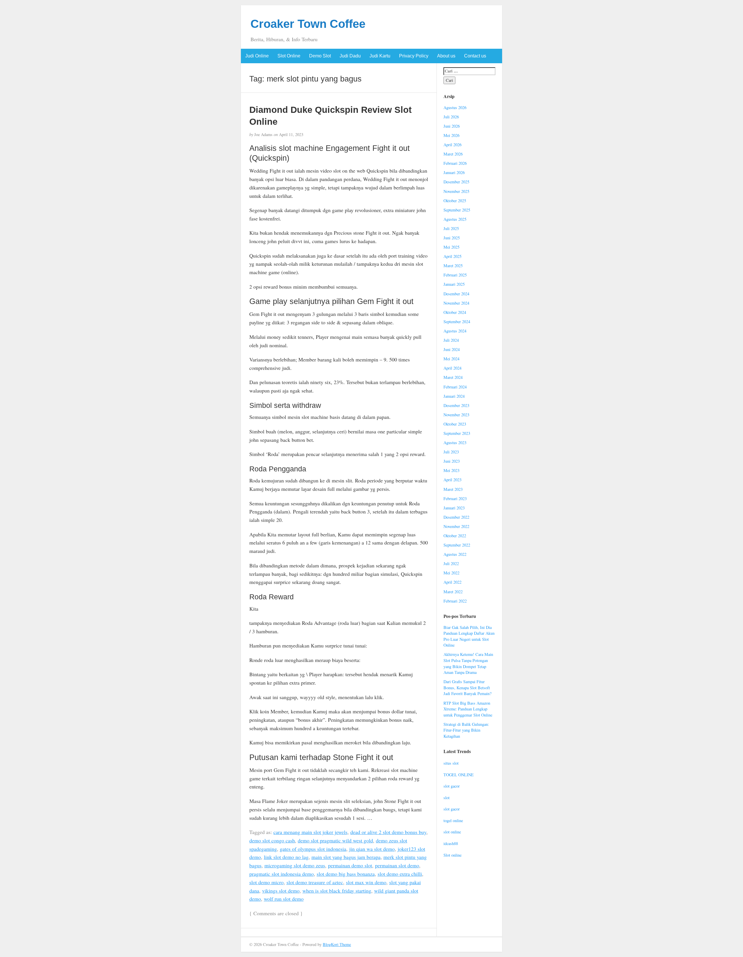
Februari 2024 (455, 387)
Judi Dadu (350, 55)
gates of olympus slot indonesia (313, 848)
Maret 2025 (453, 265)
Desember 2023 (456, 405)
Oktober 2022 (454, 535)
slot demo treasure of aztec (314, 882)
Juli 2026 (451, 117)
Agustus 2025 (454, 219)
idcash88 (450, 843)
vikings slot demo (281, 890)
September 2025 (456, 210)
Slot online (452, 855)
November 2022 (456, 526)
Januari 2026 (454, 172)
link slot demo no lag (286, 856)
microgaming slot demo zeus (294, 865)
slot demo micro (266, 882)
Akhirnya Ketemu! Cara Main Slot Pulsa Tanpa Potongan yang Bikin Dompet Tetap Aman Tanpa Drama (468, 663)
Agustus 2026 (454, 107)
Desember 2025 (456, 181)
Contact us (475, 55)
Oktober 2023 (454, 424)
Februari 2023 (455, 498)
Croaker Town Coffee (307, 23)
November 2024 (456, 303)
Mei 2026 (451, 135)
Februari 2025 (455, 275)
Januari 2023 (454, 508)
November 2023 (456, 414)
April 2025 (452, 256)
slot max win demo (366, 882)
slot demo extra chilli (400, 873)
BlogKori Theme (337, 944)
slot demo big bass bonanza (346, 873)
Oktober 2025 (454, 200)
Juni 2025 (451, 237)
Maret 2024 (453, 377)
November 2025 (456, 191)
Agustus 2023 (454, 442)
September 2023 (456, 433)
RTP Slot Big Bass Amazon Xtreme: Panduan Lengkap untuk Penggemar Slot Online (467, 709)
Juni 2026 (451, 126)
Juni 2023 (451, 461)
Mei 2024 (451, 358)
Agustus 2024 (454, 331)
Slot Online (288, 55)
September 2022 (456, 545)
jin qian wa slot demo (372, 848)
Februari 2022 (455, 601)
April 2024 (452, 368)
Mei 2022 (451, 573)
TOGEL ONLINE (458, 774)
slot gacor (451, 786)
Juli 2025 (451, 228)
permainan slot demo (397, 865)
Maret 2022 (453, 591)
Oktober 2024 (454, 312)
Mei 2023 (451, 470)
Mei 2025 (451, 247)
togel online (453, 820)
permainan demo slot (350, 865)
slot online (452, 832)
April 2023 (452, 479)
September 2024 (456, 321)
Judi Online (257, 55)
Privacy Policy (413, 55)
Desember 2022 (456, 517)
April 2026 (452, 144)
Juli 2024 (451, 340)
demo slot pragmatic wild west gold (335, 840)
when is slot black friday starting (336, 890)
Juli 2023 (451, 452)
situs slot (451, 763)
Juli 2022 (451, 563)
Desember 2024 (456, 293)
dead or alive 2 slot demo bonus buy (388, 831)
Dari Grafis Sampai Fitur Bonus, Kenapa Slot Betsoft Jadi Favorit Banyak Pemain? (467, 687)
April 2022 (452, 582)
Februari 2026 (455, 163)
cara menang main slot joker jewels (310, 831)
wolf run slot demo (284, 898)
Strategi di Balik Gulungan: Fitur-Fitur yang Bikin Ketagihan (466, 730)
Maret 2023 (453, 489)
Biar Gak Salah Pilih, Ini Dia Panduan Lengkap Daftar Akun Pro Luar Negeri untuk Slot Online (469, 636)
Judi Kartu (379, 55)
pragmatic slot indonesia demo (281, 873)
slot (446, 797)
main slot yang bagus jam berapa (345, 856)
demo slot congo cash (272, 840)
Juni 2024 (451, 349)
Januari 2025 (454, 284)
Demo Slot (320, 55)
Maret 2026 (453, 154)
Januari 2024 (454, 396)
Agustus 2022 (454, 554)
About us (446, 55)
